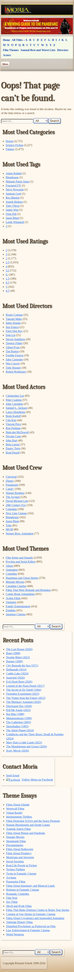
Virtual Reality (14, 812)
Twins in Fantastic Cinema (21, 873)
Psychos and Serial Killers (20, 561)
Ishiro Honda (13, 322)
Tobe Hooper (13, 367)
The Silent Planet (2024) (20, 730)
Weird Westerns (15, 934)
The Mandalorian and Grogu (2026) (26, 746)
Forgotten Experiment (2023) (22, 693)
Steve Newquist (15, 189)
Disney (10, 480)
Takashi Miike (14, 318)
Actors (7, 55)
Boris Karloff (13, 416)
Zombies (11, 610)
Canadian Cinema (16, 586)
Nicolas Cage (13, 436)
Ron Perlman (13, 428)
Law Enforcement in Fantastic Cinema (28, 930)
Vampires (11, 602)
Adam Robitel (14, 173)
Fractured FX (13, 185)
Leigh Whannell (15, 222)
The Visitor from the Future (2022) (25, 697)
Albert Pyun (13, 347)
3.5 (7, 270)
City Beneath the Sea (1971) (22, 665)
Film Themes (11, 50)
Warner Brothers (15, 493)
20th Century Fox (16, 505)
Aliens (9, 565)
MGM (9, 529)
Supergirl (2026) (15, 677)
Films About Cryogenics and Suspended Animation (35, 918)
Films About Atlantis (17, 804)
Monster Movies (15, 581)
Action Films (13, 598)
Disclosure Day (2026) (19, 706)
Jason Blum (12, 217)
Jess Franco (12, 327)
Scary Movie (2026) (17, 750)
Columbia (11, 509)
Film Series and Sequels (19, 557)
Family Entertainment (18, 606)
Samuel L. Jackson (16, 407)
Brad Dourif (13, 452)
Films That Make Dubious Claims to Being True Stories (37, 910)
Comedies (11, 573)
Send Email (12, 775)
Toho (9, 525)
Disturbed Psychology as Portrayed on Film (31, 926)
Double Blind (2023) (18, 657)
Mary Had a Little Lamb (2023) (24, 742)
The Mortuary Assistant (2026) (23, 701)
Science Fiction (14, 145)
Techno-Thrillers (15, 869)
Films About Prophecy (19, 853)
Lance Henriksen (15, 412)
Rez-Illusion (13, 197)
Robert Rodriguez (16, 371)
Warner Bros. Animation (19, 533)
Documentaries (14, 845)
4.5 (7, 290)
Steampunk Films (16, 841)
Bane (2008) (13, 653)
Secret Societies (15, 861)
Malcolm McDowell (17, 432)
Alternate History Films (19, 922)
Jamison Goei (13, 193)
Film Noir (11, 897)
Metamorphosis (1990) (19, 718)
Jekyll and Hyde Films (19, 906)
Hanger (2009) (14, 661)
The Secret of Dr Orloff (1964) (23, 689)
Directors (62, 50)
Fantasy (10, 149)
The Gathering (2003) (18, 722)
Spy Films (12, 901)
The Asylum (13, 496)
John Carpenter (14, 359)
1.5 (7, 278)
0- (7, 274)
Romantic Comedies (17, 893)
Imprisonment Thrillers (19, 816)
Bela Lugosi (13, 444)
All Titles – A (19, 39)
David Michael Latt (17, 500)
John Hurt (11, 440)
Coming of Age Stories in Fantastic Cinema (30, 914)
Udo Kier (11, 420)
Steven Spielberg (15, 339)
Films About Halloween (19, 849)
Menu (5, 64)
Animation (12, 569)
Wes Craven (13, 363)
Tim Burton (12, 351)
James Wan (12, 209)
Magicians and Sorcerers (20, 857)
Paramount (12, 484)
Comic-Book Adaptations (20, 594)
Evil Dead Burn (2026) (19, 681)
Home (6, 39)
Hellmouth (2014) (16, 669)
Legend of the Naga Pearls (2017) (25, 685)
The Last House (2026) (19, 649)
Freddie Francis (14, 355)
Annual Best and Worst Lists (37, 50)
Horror (9, 141)
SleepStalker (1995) (17, 726)
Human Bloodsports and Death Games (28, 824)
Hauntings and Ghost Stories (22, 577)
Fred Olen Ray (14, 331)
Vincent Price (13, 424)
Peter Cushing (14, 399)
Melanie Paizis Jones (17, 181)
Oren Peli (11, 213)
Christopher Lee (15, 395)
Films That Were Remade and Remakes (28, 590)
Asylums (11, 877)
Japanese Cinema (15, 614)
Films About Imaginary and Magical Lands (30, 885)
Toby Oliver (13, 205)
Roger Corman (14, 314)
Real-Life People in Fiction (21, 865)
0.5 (7, 282)
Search (54, 120)
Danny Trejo (13, 448)
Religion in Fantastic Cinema (22, 889)
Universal (11, 476)
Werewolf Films (15, 808)
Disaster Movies (15, 837)
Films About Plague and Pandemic (25, 833)
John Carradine (14, 403)
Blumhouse (12, 177)
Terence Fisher (14, 343)
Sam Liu (10, 335)
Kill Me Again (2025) (18, 710)
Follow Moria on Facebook (37, 779)
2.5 (7, 262)
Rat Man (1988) (15, 714)
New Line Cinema (16, 513)
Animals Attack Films (18, 828)
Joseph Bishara (14, 201)
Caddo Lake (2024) (17, 673)
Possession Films (15, 881)
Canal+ (10, 488)
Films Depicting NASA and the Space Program (33, 820)
